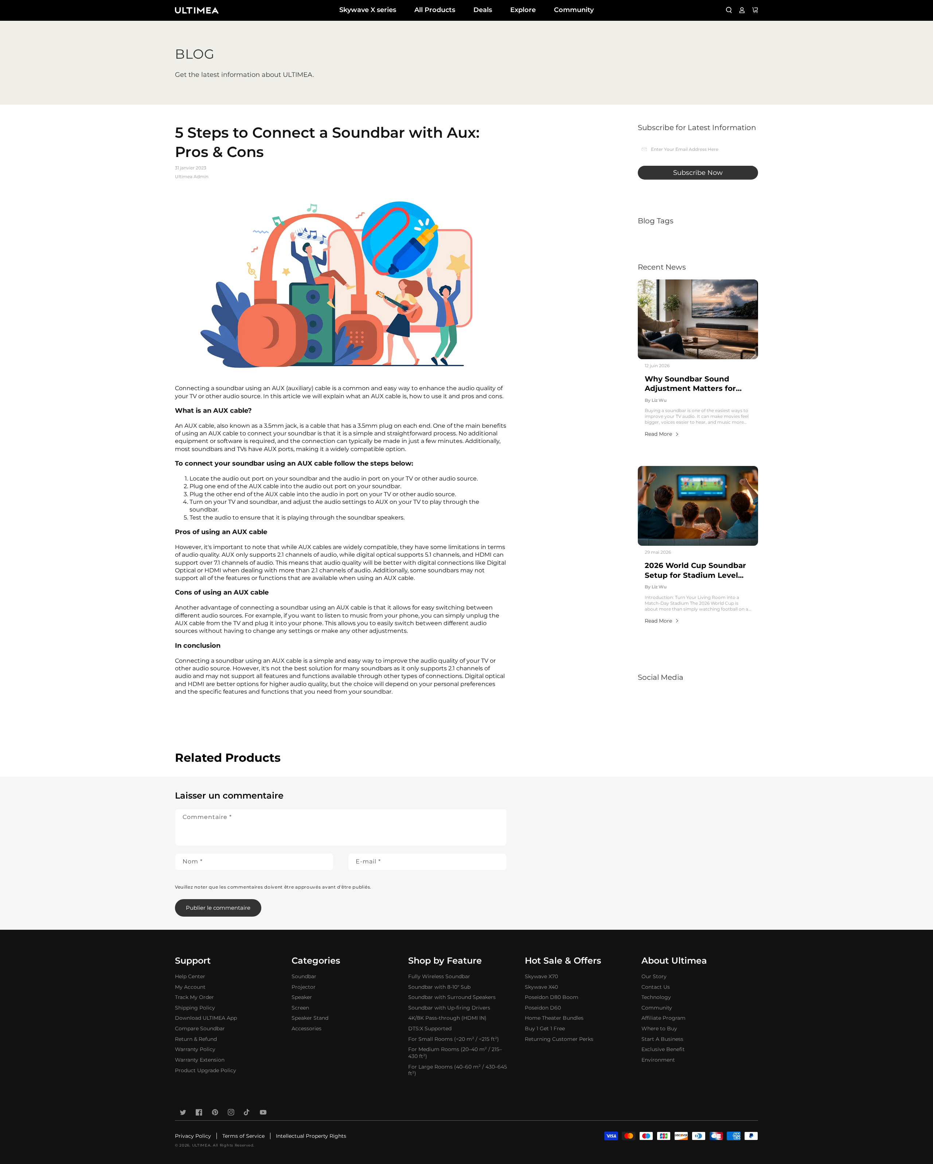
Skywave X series (367, 10)
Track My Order (194, 997)
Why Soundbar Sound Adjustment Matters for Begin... (690, 384)
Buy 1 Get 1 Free (545, 1028)
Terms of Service (243, 1136)
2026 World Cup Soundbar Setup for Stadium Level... (695, 570)
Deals (482, 10)
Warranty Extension (200, 1060)
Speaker (302, 997)
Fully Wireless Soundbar (439, 976)
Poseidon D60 (543, 1007)
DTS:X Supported (430, 1028)
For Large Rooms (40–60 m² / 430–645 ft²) (457, 1070)
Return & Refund (196, 1039)
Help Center (190, 976)
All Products (434, 10)
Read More (658, 434)
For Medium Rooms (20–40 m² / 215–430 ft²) (455, 1052)
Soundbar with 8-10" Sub (439, 987)
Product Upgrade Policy (205, 1070)
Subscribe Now (698, 173)
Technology (656, 997)
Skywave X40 (541, 987)
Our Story (654, 976)
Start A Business (662, 1039)
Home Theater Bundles (554, 1018)
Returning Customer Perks (559, 1039)
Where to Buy (659, 1028)
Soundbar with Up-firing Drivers (449, 1007)
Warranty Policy (195, 1049)
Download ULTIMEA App (206, 1018)
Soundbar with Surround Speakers (452, 997)
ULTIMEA (201, 1145)
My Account (190, 987)
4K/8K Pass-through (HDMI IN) (447, 1018)
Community (574, 10)
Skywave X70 (541, 976)
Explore (523, 10)
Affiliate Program (663, 1018)
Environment (658, 1060)
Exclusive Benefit (663, 1049)
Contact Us (655, 987)
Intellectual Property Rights (311, 1136)
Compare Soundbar (200, 1028)
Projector (304, 987)
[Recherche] (729, 10)
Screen (300, 1007)
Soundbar (304, 976)
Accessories (306, 1028)
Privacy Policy (193, 1136)
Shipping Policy (195, 1007)
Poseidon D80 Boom (551, 997)
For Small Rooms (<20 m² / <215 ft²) (453, 1039)
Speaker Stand (310, 1018)
